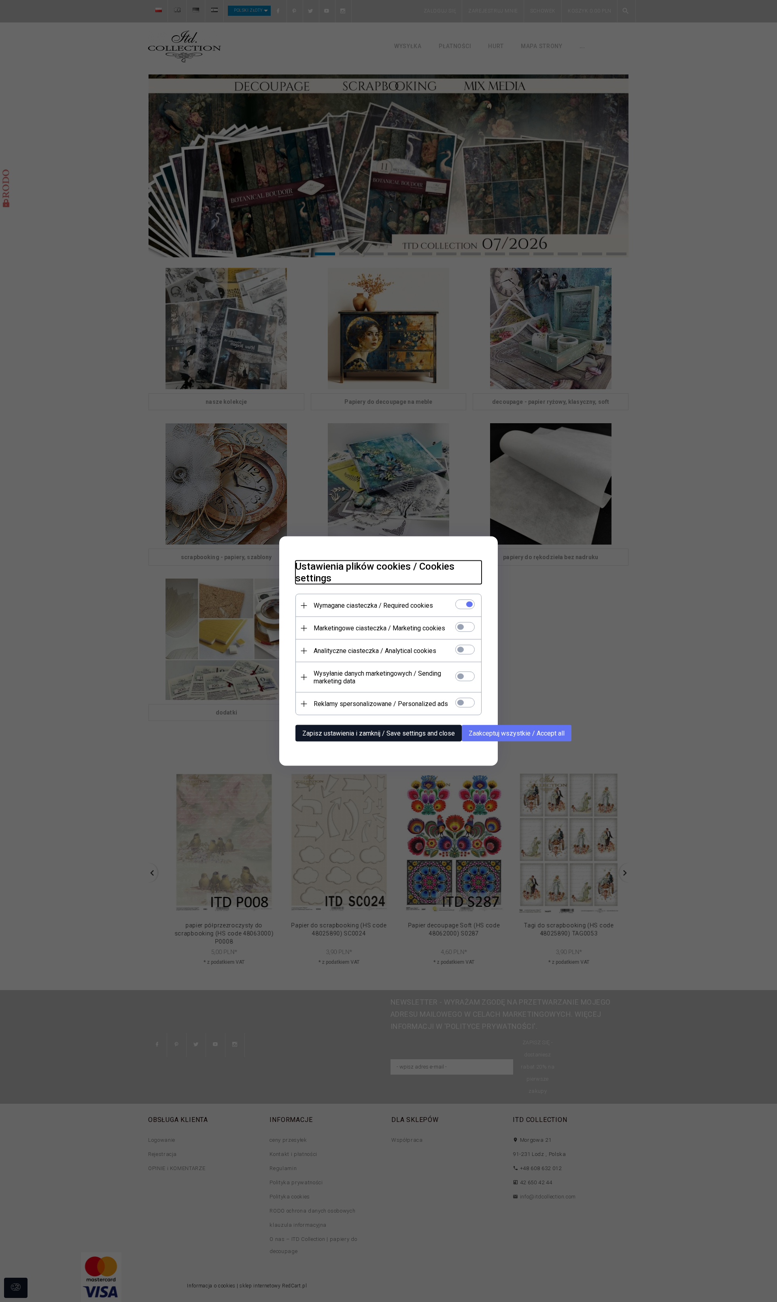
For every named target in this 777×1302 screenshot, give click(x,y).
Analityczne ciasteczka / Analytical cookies (375, 651)
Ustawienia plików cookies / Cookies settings (374, 572)
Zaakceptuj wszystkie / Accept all (517, 733)
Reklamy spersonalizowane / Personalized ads (381, 704)
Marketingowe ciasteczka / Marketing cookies (379, 628)
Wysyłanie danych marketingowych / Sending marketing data (377, 677)
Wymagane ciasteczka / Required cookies (373, 605)
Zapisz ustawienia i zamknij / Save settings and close (378, 733)
